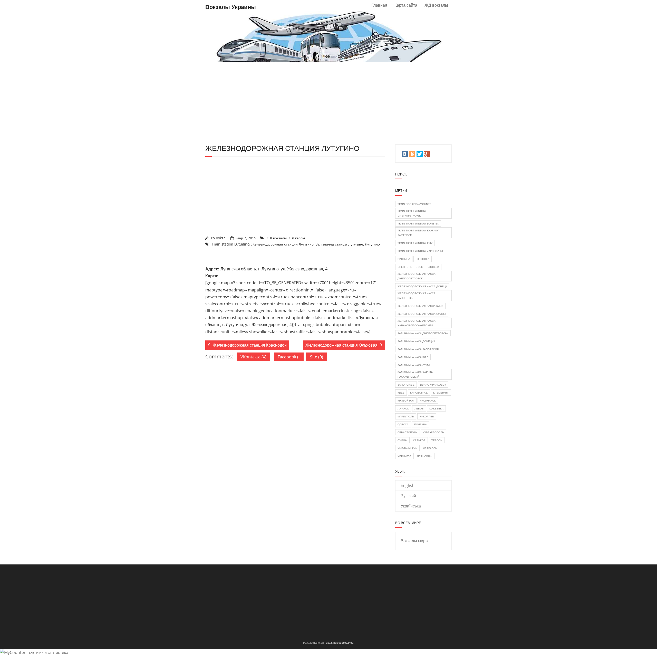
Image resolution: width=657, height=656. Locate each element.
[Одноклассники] (412, 154)
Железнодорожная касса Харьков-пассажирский (417, 323)
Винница (404, 259)
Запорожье (406, 384)
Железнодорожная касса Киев (420, 306)
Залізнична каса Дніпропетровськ (423, 333)
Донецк (433, 267)
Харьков (419, 440)
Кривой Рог (406, 400)
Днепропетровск (410, 267)
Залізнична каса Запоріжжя (418, 349)
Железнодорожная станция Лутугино (282, 244)
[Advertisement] (328, 103)
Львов (419, 408)
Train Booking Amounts (414, 204)
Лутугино (372, 244)
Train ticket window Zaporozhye (421, 251)
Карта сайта (405, 5)
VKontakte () (253, 357)
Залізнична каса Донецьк (416, 341)
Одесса (403, 424)
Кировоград (419, 392)
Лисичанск (428, 400)
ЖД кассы (296, 238)
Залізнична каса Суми (414, 365)
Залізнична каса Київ (413, 357)
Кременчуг (441, 392)
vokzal (221, 238)
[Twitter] (420, 154)
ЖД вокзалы (436, 5)
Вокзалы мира (414, 541)
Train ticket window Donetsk (418, 223)
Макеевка (436, 408)
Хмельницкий (407, 448)
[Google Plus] (427, 154)
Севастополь (408, 432)
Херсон (436, 440)
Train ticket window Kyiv (415, 243)
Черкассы (430, 448)
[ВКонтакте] (405, 154)
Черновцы (424, 456)
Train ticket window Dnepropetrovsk (412, 213)
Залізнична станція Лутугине (339, 244)
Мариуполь (406, 416)
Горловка (422, 259)
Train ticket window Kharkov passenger (418, 233)
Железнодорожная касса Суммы (422, 314)
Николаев (427, 416)
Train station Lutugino (230, 244)
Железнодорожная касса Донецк (422, 286)
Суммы (402, 440)
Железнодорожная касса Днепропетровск (417, 276)
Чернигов (404, 456)
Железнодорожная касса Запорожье (417, 295)
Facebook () (291, 357)
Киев (401, 392)
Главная (379, 5)
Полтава (420, 424)
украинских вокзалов (339, 642)
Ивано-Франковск (433, 384)
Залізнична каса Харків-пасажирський (415, 374)
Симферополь (433, 432)
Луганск (403, 408)
